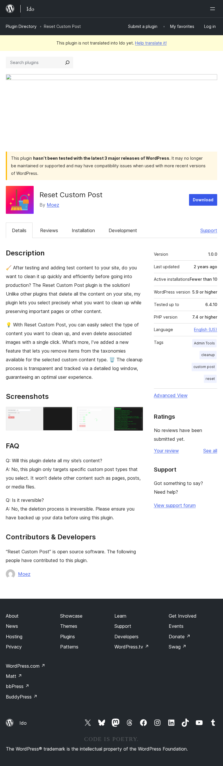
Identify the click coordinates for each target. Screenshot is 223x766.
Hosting (14, 636)
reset (210, 378)
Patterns (69, 647)
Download (203, 199)
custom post (204, 367)
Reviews (49, 230)
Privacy (14, 647)
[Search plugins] (67, 62)
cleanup (208, 355)
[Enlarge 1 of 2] (64, 414)
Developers (126, 636)
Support (208, 230)
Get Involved (183, 616)
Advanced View (171, 395)
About (12, 616)
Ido (23, 723)
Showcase (71, 616)
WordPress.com (25, 666)
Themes (68, 626)
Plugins (67, 636)
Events (176, 626)
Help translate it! (151, 42)
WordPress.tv (131, 647)
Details (19, 230)
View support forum (175, 505)
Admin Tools (204, 343)
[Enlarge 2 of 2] (135, 414)
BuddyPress (21, 697)
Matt (14, 676)
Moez (53, 205)
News (12, 626)
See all (210, 451)
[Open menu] (213, 8)
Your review (166, 451)
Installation (83, 230)
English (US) (205, 329)
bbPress (17, 686)
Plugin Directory (21, 26)
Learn (120, 616)
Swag (177, 647)
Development (123, 230)
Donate (179, 636)
